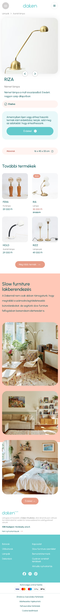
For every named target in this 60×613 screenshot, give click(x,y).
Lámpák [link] (5, 14)
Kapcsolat (37, 544)
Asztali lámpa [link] (19, 14)
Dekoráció (7, 558)
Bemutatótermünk (41, 553)
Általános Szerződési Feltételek (30, 597)
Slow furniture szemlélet (44, 549)
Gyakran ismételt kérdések (40, 560)
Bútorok (6, 544)
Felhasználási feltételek (30, 606)
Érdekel (27, 131)
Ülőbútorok (7, 549)
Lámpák (6, 553)
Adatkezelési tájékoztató (30, 601)
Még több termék (28, 264)
